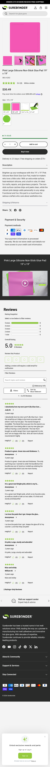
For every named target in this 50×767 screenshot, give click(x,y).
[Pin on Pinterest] (20, 210)
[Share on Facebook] (15, 210)
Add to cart (33, 144)
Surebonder (11, 695)
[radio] (6, 108)
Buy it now (25, 152)
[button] (40, 7)
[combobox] (25, 13)
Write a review (29, 83)
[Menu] (46, 7)
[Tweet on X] (10, 210)
